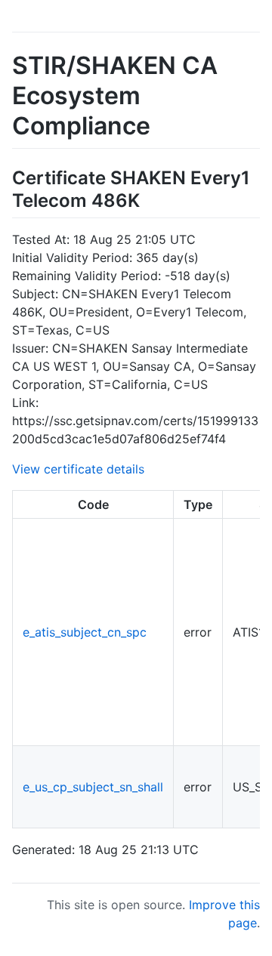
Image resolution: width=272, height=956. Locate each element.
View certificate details (78, 468)
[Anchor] (149, 199)
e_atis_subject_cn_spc (85, 632)
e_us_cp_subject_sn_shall (93, 786)
